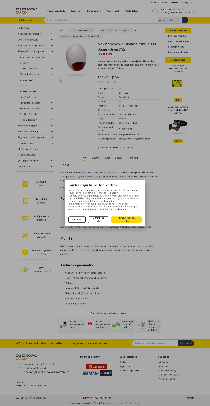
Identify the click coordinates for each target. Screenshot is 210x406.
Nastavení (77, 219)
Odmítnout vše (98, 219)
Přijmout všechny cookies (126, 219)
